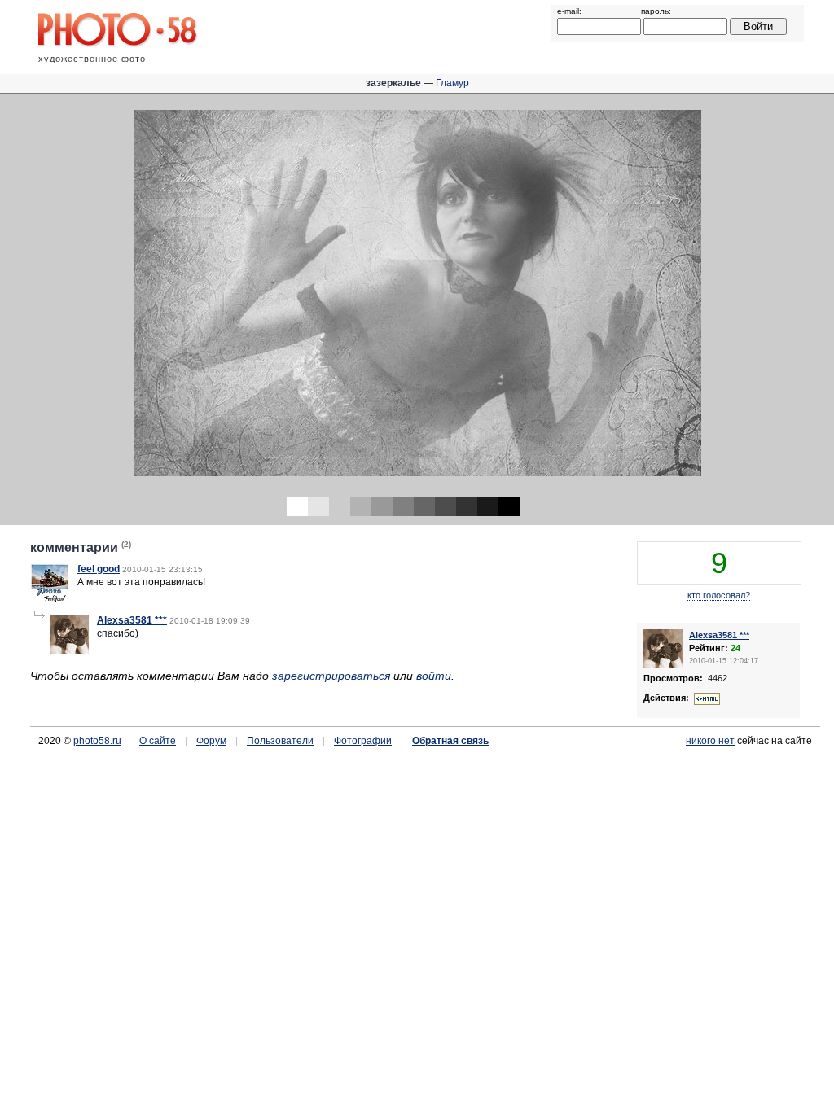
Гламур (452, 83)
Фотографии (363, 740)
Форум (211, 740)
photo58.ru (97, 740)
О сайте (157, 740)
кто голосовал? (718, 595)
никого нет (710, 740)
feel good (98, 569)
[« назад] (208, 299)
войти (433, 675)
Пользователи (280, 740)
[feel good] (49, 599)
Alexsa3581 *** (132, 620)
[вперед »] (625, 299)
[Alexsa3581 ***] (69, 650)
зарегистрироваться (331, 675)
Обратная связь (450, 740)
